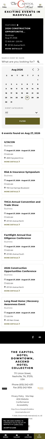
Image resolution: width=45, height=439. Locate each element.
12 (22, 89)
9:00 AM (9, 154)
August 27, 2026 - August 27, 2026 (20, 151)
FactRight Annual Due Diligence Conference (17, 237)
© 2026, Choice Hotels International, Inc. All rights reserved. (27, 417)
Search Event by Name (13, 58)
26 (22, 97)
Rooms (5, 437)
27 (27, 97)
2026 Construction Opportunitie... (17, 30)
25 (17, 97)
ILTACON (9, 142)
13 (27, 89)
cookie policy (18, 424)
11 (16, 89)
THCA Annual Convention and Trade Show (22, 203)
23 (6, 97)
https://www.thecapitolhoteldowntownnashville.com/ (22, 410)
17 (11, 93)
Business (9, 35)
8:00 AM (9, 283)
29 (38, 97)
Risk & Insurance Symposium (22, 172)
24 (11, 97)
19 (22, 93)
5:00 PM (9, 316)
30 (6, 102)
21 (32, 93)
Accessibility (22, 405)
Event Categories (14, 108)
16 (6, 93)
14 (32, 89)
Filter (22, 121)
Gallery (17, 437)
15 (38, 89)
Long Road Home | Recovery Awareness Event (21, 303)
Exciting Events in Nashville (22, 13)
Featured (11, 25)
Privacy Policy (17, 396)
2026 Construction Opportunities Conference (20, 270)
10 (11, 89)
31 (11, 102)
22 (38, 93)
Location (28, 437)
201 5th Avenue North (16, 45)
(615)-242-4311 (26, 384)
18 (16, 93)
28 (32, 97)
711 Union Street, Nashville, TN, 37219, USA (22, 376)
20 (27, 93)
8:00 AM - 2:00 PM (15, 41)
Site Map (30, 396)
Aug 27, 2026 (11, 38)
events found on (21, 133)
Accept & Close (10, 428)
